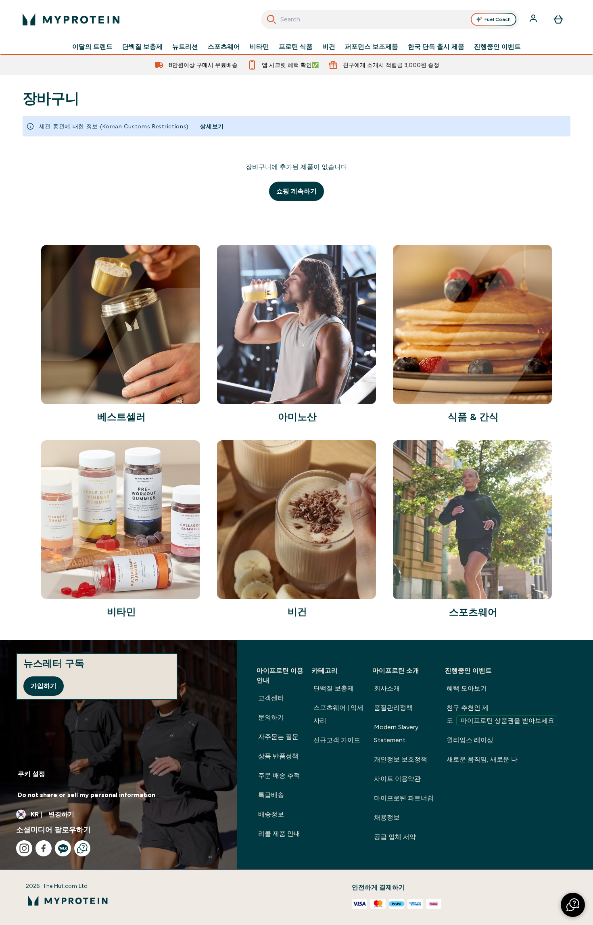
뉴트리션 (185, 47)
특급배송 (271, 794)
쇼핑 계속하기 (296, 191)
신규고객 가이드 (336, 740)
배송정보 (271, 814)
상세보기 (212, 126)
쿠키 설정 (31, 773)
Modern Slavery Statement (396, 733)
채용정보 (387, 817)
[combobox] (390, 19)
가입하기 (43, 685)
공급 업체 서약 (395, 836)
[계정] (534, 19)
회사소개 (387, 688)
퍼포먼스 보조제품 (371, 47)
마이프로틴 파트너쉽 (404, 798)
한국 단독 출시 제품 (436, 47)
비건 (328, 47)
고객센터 (271, 698)
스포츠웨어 (224, 47)
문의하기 (271, 717)
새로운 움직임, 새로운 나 (482, 759)
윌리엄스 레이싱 (470, 740)
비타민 (259, 47)
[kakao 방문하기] (63, 848)
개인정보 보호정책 (400, 759)
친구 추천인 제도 (500, 714)
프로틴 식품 (296, 47)
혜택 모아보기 (467, 688)
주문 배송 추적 (279, 775)
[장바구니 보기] (558, 19)
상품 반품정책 (278, 756)
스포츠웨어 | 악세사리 (338, 714)
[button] (573, 905)
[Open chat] (82, 848)
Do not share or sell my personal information (86, 794)
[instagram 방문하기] (24, 848)
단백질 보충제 (142, 47)
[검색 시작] (271, 19)
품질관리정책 (393, 707)
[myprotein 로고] (71, 19)
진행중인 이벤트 (497, 47)
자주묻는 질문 (278, 736)
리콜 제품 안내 (279, 833)
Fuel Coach (497, 19)
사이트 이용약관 (397, 778)
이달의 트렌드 (92, 47)
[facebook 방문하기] (43, 848)
